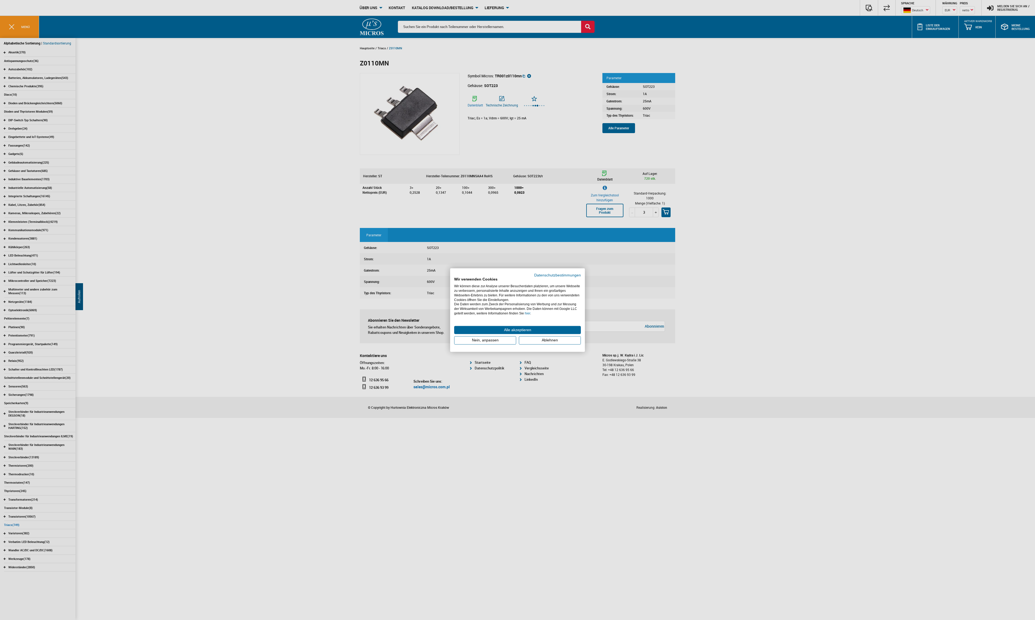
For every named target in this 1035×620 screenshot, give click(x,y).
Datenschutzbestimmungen (557, 275)
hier (527, 313)
